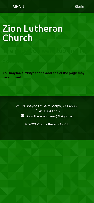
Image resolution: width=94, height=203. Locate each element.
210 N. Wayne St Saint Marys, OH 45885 (47, 105)
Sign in (79, 6)
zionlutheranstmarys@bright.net (48, 115)
